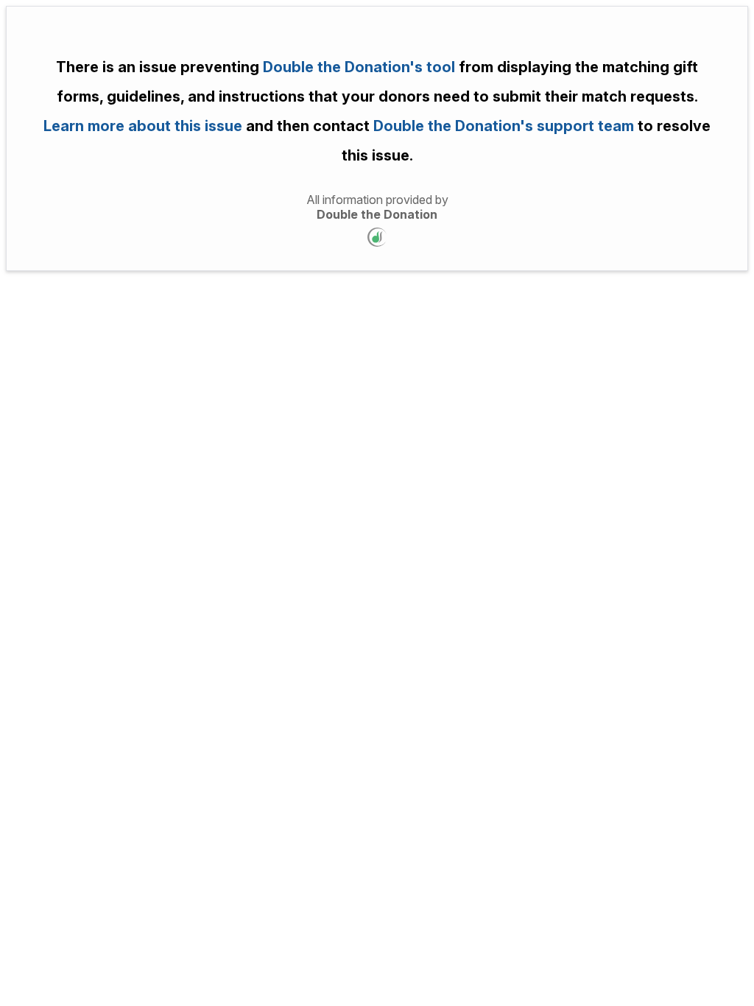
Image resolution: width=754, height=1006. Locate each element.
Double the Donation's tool (359, 67)
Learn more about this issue (142, 126)
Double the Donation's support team (502, 126)
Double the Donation (377, 214)
